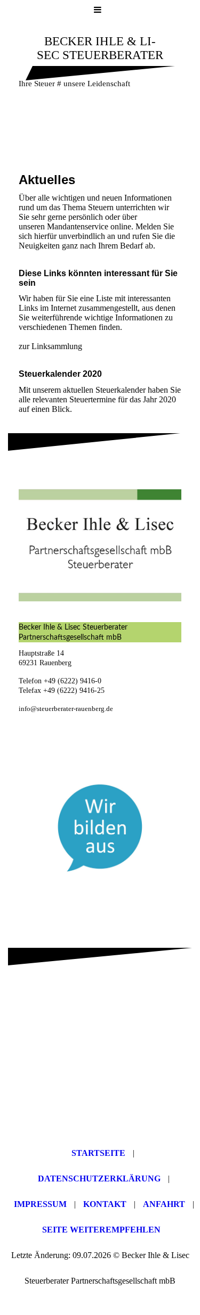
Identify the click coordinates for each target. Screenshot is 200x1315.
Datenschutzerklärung (99, 1178)
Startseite (98, 1152)
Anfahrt (164, 1204)
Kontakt (104, 1204)
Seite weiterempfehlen (101, 1229)
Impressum (40, 1204)
